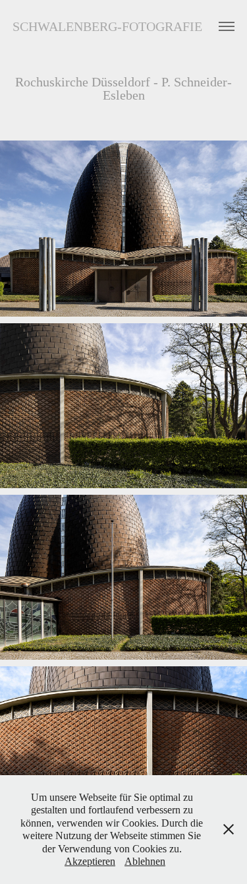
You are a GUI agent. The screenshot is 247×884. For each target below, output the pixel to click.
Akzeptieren (90, 861)
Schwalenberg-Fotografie (107, 26)
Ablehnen (144, 861)
